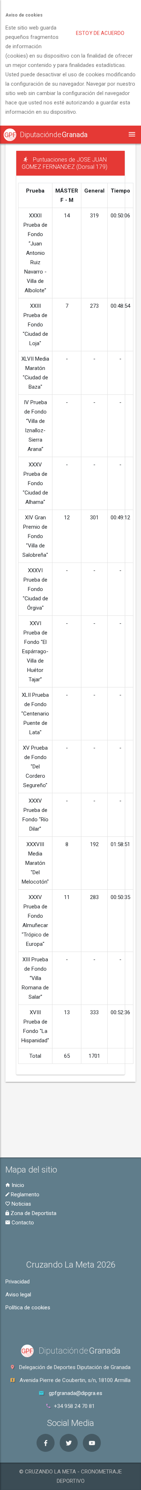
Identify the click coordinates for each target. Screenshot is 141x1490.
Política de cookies (27, 1307)
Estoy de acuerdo (100, 33)
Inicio (17, 1185)
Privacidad (17, 1281)
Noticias (20, 1204)
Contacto (22, 1222)
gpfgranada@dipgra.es (75, 1393)
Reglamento (24, 1194)
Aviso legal (18, 1294)
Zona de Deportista (32, 1213)
